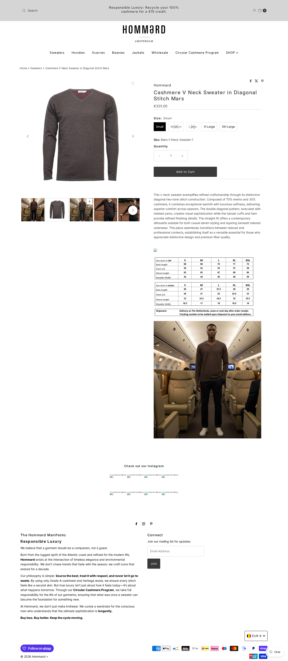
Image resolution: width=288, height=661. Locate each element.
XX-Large (228, 126)
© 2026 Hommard (33, 656)
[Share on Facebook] (251, 81)
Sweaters (57, 52)
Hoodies (78, 52)
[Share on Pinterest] (262, 81)
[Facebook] (136, 523)
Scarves (98, 52)
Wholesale (160, 52)
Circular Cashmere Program (197, 52)
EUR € (257, 636)
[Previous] (28, 136)
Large (193, 126)
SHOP (231, 52)
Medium (176, 126)
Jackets (138, 52)
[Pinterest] (151, 523)
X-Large (209, 126)
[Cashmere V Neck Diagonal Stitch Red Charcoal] (155, 251)
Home (23, 68)
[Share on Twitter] (257, 81)
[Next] (132, 136)
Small (159, 126)
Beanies (118, 52)
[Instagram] (143, 523)
